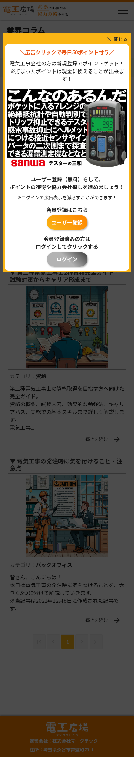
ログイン (67, 259)
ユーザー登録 (67, 222)
